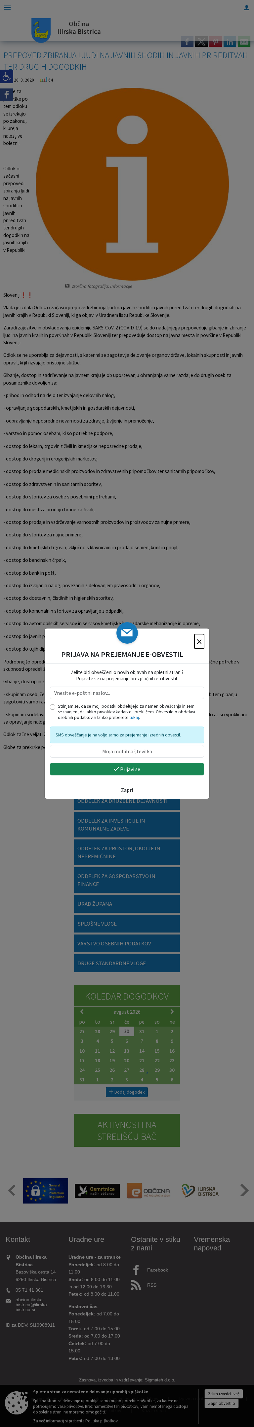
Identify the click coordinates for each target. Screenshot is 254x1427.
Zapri (127, 790)
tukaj (134, 717)
